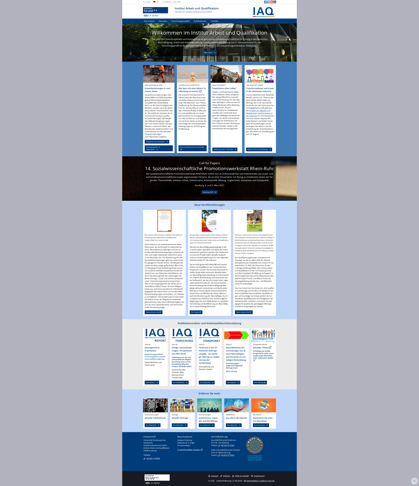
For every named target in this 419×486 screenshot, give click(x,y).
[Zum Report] (155, 335)
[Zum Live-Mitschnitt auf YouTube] (192, 74)
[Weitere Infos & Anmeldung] (260, 74)
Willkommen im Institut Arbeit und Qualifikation (209, 32)
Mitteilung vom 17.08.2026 (223, 149)
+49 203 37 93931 (228, 455)
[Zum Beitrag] (263, 335)
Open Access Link (152, 312)
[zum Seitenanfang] (414, 481)
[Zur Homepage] (155, 12)
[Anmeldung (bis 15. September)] (158, 74)
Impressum (259, 476)
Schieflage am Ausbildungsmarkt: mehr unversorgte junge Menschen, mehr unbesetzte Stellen (263, 354)
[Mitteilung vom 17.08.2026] (226, 74)
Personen (163, 21)
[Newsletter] (274, 2)
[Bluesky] (268, 2)
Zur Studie (195, 312)
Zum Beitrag (258, 382)
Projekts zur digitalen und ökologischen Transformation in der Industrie (259, 113)
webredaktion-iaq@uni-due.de (260, 480)
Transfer (214, 21)
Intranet (214, 476)
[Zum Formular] (263, 405)
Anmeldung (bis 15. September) (153, 148)
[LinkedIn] (265, 2)
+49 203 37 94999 (153, 458)
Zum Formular (259, 425)
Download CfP (208, 192)
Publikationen (200, 21)
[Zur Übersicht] (209, 335)
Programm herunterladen (155, 142)
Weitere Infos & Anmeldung (258, 149)
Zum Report (150, 382)
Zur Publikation (178, 382)
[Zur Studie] (209, 221)
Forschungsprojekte (181, 21)
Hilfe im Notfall (242, 476)
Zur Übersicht (205, 382)
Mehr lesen (208, 53)
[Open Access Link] (164, 221)
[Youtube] (271, 2)
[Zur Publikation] (182, 335)
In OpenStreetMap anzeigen (188, 450)
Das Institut (149, 21)
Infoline (226, 476)
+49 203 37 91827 (228, 445)
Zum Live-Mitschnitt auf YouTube (192, 147)
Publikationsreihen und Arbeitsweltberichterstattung (209, 323)
